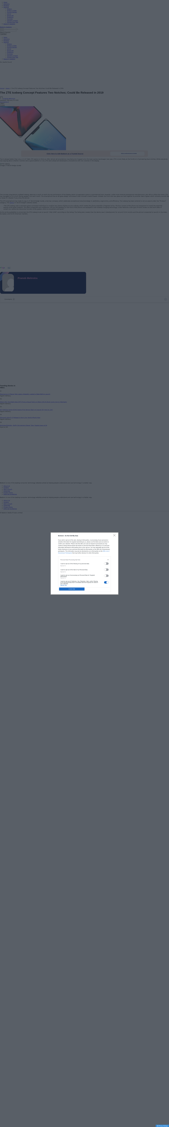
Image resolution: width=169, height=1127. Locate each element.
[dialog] (84, 563)
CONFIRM (72, 589)
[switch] (106, 563)
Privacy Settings (163, 1126)
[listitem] (84, 560)
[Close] (115, 536)
